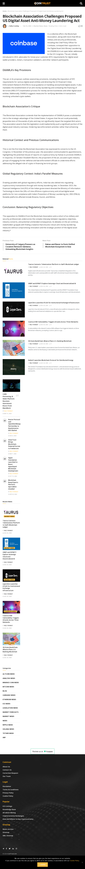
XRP (4, 737)
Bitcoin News (8, 687)
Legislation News (10, 708)
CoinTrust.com (12, 854)
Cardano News (9, 695)
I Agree (43, 865)
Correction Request (10, 773)
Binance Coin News (11, 682)
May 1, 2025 (12, 454)
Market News (38, 26)
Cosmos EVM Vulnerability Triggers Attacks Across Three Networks (53, 322)
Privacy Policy (8, 793)
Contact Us (7, 770)
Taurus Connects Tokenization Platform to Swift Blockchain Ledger (53, 264)
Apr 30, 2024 (13, 494)
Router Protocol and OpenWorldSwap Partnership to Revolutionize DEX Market (14, 424)
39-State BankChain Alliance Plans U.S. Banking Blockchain (50, 341)
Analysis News (9, 678)
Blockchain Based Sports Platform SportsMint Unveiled (13, 484)
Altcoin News (9, 674)
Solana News (8, 729)
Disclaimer (7, 786)
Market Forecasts (10, 712)
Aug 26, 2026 (44, 267)
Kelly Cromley (14, 26)
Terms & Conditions (10, 790)
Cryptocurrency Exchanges (13, 816)
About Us (6, 767)
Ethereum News (10, 611)
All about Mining (9, 813)
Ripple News (8, 725)
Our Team (7, 776)
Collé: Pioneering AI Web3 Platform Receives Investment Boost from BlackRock (8, 401)
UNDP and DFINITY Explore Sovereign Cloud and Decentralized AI (52, 283)
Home (5, 11)
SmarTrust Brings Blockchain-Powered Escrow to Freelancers (14, 444)
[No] (82, 862)
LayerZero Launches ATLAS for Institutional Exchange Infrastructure (53, 303)
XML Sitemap (8, 836)
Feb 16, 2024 (27, 26)
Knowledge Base (9, 809)
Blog (5, 691)
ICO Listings (7, 806)
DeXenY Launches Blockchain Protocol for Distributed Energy (50, 360)
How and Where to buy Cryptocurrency (18, 819)
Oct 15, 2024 (13, 476)
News (46, 26)
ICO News (6, 704)
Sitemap (6, 832)
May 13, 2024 (8, 413)
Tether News (8, 733)
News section (8, 829)
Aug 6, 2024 (12, 435)
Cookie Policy (8, 796)
